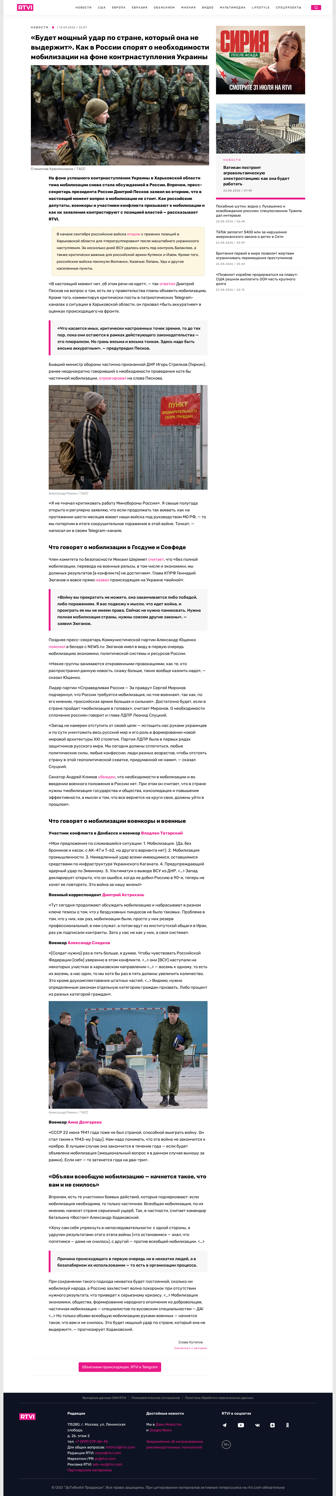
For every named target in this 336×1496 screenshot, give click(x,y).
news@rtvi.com (108, 1453)
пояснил (57, 646)
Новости (84, 7)
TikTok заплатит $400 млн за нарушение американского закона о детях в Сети (251, 234)
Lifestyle (261, 7)
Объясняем (164, 7)
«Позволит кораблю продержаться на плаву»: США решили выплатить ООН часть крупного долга (257, 279)
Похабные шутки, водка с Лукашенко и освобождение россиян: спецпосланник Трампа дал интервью (259, 211)
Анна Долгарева (85, 1122)
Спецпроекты (288, 7)
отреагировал (112, 378)
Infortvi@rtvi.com (120, 1447)
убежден (106, 776)
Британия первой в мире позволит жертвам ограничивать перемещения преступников (255, 255)
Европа (119, 7)
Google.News (160, 1430)
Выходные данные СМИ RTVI (104, 1398)
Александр (79, 942)
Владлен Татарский (162, 833)
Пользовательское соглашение (155, 1398)
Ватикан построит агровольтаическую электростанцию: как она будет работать (256, 175)
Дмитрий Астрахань (123, 894)
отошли (133, 234)
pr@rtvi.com (105, 1458)
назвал (102, 579)
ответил (167, 283)
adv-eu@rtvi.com (107, 1464)
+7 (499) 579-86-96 (91, 1441)
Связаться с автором (190, 1348)
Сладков (101, 942)
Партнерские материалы (89, 1470)
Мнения (188, 7)
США (102, 7)
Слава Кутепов (191, 1342)
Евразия (140, 7)
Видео (208, 7)
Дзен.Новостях (169, 1424)
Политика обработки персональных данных (219, 1398)
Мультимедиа (233, 7)
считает (156, 559)
